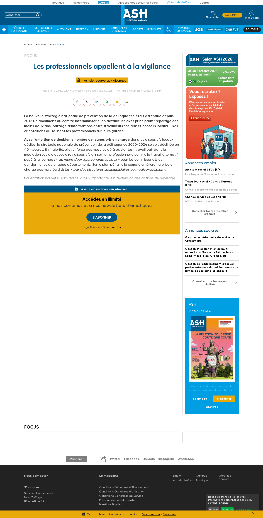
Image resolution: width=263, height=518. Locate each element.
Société (138, 29)
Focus (60, 44)
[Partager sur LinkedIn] (97, 102)
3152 (52, 44)
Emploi (177, 475)
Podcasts (154, 29)
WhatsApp (186, 459)
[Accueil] (4, 29)
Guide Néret (81, 2)
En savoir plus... (244, 509)
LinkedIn (149, 459)
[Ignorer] (253, 513)
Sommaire (200, 398)
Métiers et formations (19, 29)
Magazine (41, 44)
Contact (205, 2)
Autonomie (64, 29)
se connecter (252, 18)
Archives (212, 407)
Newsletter (213, 17)
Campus (103, 2)
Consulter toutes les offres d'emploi (210, 212)
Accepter (227, 509)
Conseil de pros (214, 29)
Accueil (28, 44)
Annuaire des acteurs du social (138, 2)
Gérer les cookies (225, 477)
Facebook (131, 459)
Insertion (82, 29)
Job (198, 29)
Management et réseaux (119, 29)
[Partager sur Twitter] (87, 102)
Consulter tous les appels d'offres (210, 283)
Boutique (58, 2)
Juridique (98, 29)
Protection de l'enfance (43, 29)
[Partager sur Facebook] (77, 102)
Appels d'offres (181, 2)
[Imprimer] (127, 102)
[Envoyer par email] (117, 102)
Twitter (115, 459)
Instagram (166, 459)
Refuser (213, 509)
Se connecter (112, 227)
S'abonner (232, 15)
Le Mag (168, 29)
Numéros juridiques (184, 29)
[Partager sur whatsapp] (107, 102)
